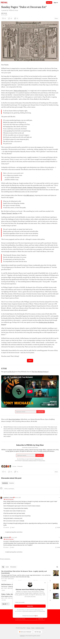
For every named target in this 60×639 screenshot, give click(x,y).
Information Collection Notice (29, 611)
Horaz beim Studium (14, 419)
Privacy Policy (42, 611)
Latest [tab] (7, 567)
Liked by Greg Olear (9, 499)
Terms (33, 628)
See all (4, 604)
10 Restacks (19, 466)
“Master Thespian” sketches (9, 213)
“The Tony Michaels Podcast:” (40, 372)
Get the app (38, 632)
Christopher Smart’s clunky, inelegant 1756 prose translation (28, 188)
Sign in (56, 2)
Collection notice (39, 628)
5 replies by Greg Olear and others (13, 532)
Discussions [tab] (13, 567)
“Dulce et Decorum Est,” (20, 91)
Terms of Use (38, 609)
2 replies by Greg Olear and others (13, 552)
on (8, 372)
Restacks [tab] (11, 483)
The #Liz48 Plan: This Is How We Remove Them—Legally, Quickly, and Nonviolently (24, 572)
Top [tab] (3, 567)
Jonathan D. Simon (8, 497)
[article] (30, 576)
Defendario (6, 537)
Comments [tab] (5, 483)
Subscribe (49, 2)
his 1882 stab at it (29, 195)
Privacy (28, 628)
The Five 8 (12, 372)
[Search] (57, 566)
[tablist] (8, 483)
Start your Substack (26, 632)
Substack (22, 635)
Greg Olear (4, 13)
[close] (45, 582)
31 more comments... (5, 559)
